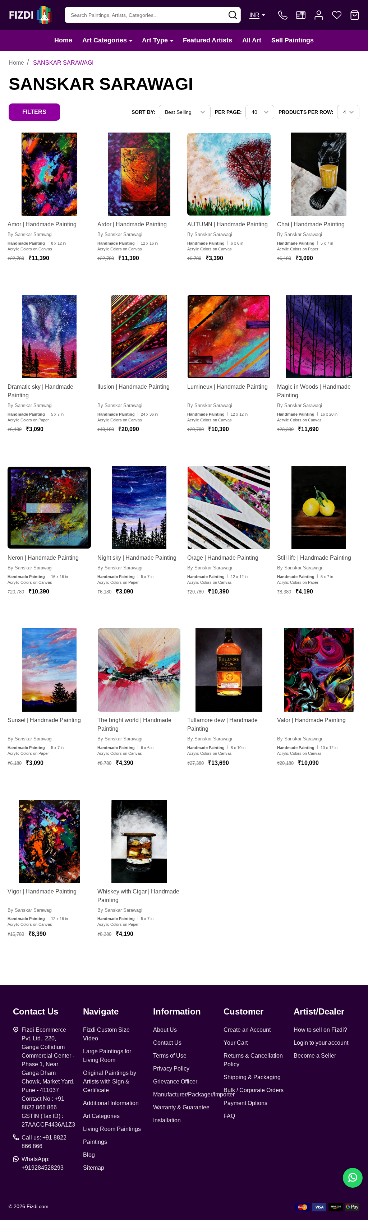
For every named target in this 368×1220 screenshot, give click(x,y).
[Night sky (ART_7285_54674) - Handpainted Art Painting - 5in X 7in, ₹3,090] (139, 507)
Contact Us (167, 1043)
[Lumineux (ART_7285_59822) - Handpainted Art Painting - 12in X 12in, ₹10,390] (229, 336)
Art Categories (104, 40)
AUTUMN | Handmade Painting (227, 224)
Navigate (101, 1011)
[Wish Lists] (336, 15)
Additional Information (111, 1103)
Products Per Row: (306, 112)
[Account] (318, 15)
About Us (165, 1030)
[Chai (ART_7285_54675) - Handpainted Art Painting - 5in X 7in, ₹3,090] (318, 174)
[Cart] (354, 15)
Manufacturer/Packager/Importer (194, 1094)
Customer (243, 1011)
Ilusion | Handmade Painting (133, 387)
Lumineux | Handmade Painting (227, 387)
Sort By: (143, 112)
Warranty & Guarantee (181, 1107)
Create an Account (247, 1030)
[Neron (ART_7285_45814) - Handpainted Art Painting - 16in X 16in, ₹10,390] (49, 507)
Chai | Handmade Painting (311, 224)
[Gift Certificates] (300, 15)
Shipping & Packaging (252, 1077)
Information (177, 1011)
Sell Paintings (292, 40)
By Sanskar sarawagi (30, 234)
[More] (131, 40)
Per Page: (228, 112)
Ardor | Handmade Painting (132, 224)
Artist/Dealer (319, 1011)
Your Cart (236, 1043)
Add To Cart (58, 279)
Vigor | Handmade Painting (42, 891)
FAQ (229, 1116)
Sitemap (93, 1168)
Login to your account (321, 1043)
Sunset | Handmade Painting (44, 720)
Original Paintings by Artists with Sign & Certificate (109, 1081)
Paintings (95, 1142)
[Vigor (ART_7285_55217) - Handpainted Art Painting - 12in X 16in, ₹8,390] (49, 841)
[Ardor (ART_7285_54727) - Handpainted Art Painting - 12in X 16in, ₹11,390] (139, 174)
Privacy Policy (171, 1069)
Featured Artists (207, 40)
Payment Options (245, 1103)
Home (63, 40)
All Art (251, 40)
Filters (34, 112)
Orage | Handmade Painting (222, 558)
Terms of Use (170, 1056)
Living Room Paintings (112, 1129)
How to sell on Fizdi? (320, 1030)
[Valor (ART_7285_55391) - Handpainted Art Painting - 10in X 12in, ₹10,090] (318, 670)
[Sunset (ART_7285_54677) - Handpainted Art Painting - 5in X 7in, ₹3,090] (49, 670)
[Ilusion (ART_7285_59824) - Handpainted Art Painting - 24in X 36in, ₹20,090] (139, 336)
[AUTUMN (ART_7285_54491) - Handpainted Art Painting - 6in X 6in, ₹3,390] (229, 174)
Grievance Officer (175, 1081)
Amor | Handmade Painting (42, 224)
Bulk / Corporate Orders (254, 1090)
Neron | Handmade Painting (43, 558)
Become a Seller (315, 1056)
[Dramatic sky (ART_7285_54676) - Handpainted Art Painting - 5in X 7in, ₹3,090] (49, 336)
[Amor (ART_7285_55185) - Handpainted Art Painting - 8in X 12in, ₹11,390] (49, 174)
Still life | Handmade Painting (314, 558)
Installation (167, 1120)
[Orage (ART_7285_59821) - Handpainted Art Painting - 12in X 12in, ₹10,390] (229, 507)
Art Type (155, 40)
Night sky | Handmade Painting (136, 558)
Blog (89, 1155)
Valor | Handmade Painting (311, 720)
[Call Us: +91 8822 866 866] (283, 15)
